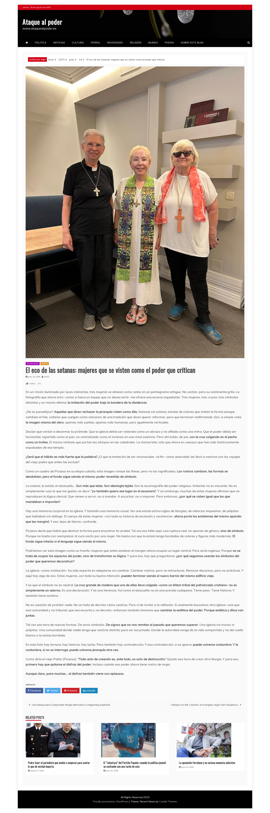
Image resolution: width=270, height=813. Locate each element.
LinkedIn (90, 690)
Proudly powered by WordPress (111, 801)
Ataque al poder (42, 22)
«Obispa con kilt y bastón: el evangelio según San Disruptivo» (204, 704)
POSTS (44, 363)
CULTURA (78, 42)
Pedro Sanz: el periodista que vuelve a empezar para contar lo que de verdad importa (59, 764)
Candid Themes (168, 801)
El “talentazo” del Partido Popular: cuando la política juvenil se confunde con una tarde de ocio (134, 764)
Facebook (35, 690)
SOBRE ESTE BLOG (192, 42)
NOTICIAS (59, 42)
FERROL (95, 42)
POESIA (169, 42)
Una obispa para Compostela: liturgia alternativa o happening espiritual (71, 704)
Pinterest (71, 690)
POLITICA (40, 42)
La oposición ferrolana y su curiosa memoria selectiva (207, 763)
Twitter (53, 690)
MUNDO (153, 42)
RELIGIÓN (135, 42)
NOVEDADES (115, 42)
